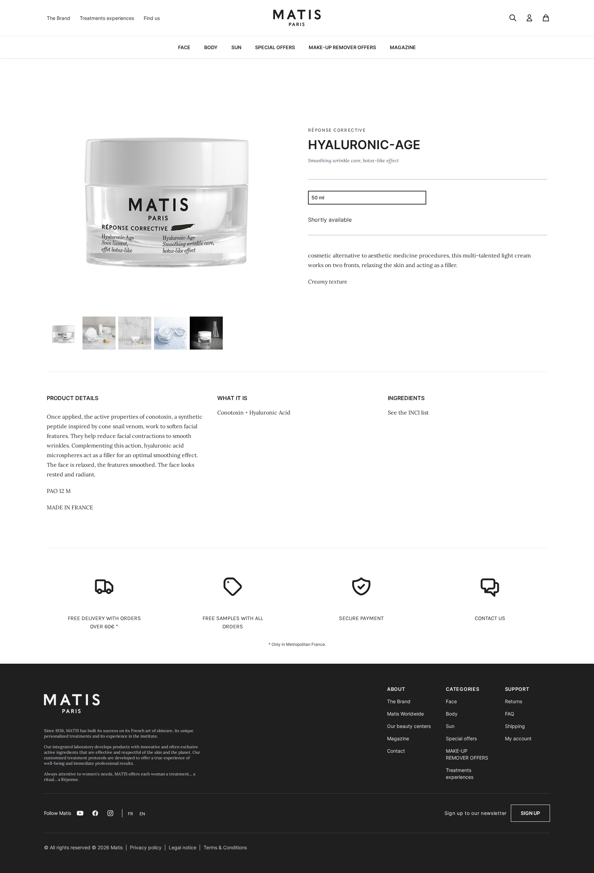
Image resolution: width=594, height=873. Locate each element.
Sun (450, 726)
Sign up (530, 813)
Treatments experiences (107, 18)
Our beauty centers (409, 726)
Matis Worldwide (405, 714)
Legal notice (182, 847)
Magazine (398, 738)
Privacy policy (146, 847)
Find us (152, 18)
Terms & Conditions (225, 847)
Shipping (515, 726)
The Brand (58, 18)
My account (518, 738)
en (142, 813)
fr (131, 813)
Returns (513, 701)
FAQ (509, 714)
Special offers (461, 738)
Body (452, 714)
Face (451, 701)
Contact (396, 751)
